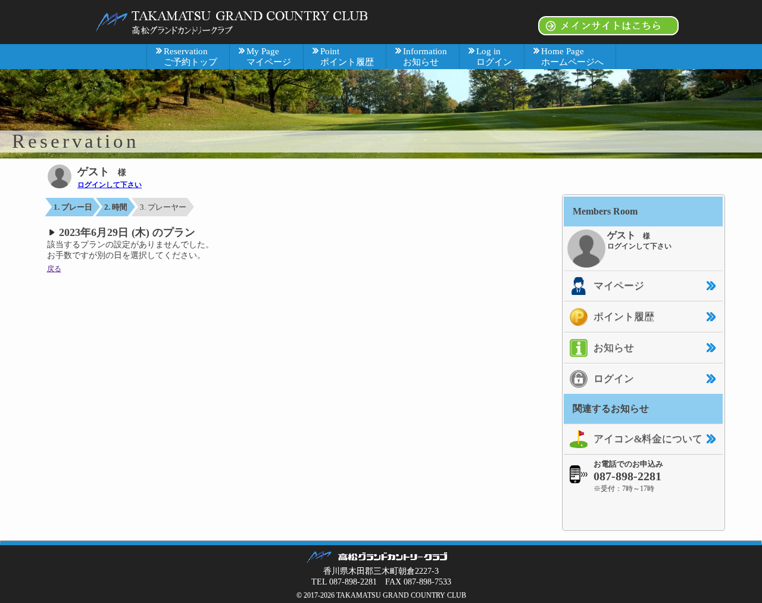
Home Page (572, 56)
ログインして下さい (109, 185)
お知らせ (614, 347)
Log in (494, 56)
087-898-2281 (627, 476)
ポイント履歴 (624, 316)
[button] (643, 511)
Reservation (190, 56)
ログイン (614, 378)
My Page (268, 56)
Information (425, 56)
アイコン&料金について (648, 439)
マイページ (619, 285)
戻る (54, 269)
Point (347, 56)
